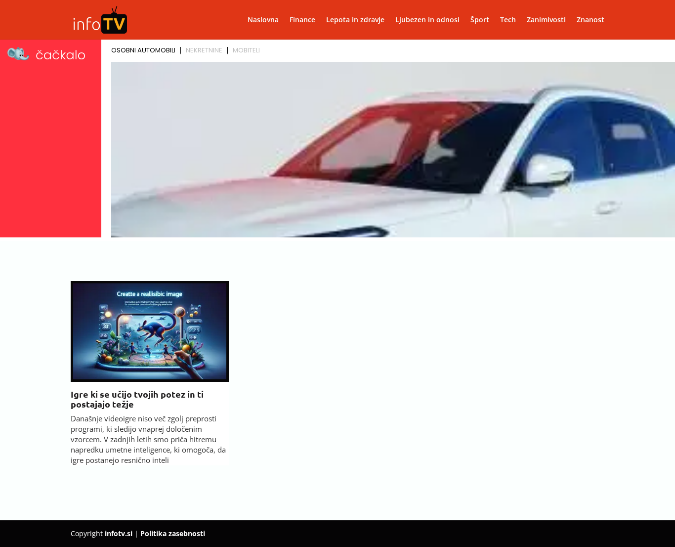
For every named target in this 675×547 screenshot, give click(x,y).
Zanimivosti (546, 20)
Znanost (590, 20)
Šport (479, 20)
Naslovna (263, 20)
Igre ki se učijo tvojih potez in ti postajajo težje (137, 399)
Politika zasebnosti (172, 533)
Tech (508, 20)
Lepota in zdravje (355, 20)
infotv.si (118, 533)
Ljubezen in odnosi (427, 20)
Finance (302, 20)
